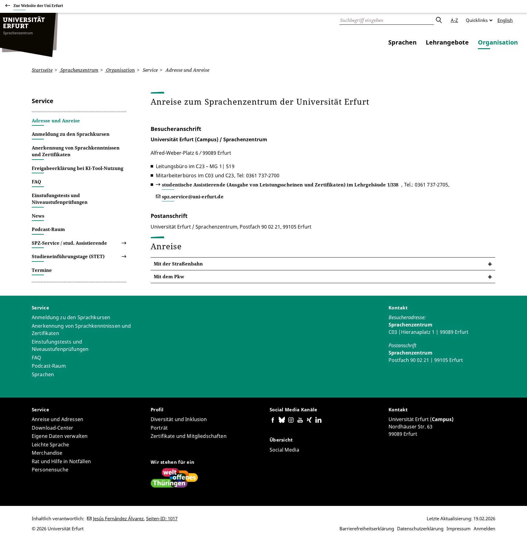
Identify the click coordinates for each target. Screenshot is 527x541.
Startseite (42, 70)
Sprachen (402, 42)
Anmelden (484, 528)
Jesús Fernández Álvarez (118, 518)
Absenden (438, 20)
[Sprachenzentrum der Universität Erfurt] (29, 35)
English (505, 20)
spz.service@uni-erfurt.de (193, 196)
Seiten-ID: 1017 (161, 518)
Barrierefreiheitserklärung (366, 528)
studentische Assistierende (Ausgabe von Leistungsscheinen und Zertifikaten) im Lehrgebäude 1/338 (280, 185)
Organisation (498, 42)
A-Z (454, 20)
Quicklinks (477, 20)
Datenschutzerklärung (420, 528)
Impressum (458, 528)
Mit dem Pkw (169, 276)
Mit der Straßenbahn (178, 264)
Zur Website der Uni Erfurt (38, 5)
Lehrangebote (447, 42)
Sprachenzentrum (78, 70)
